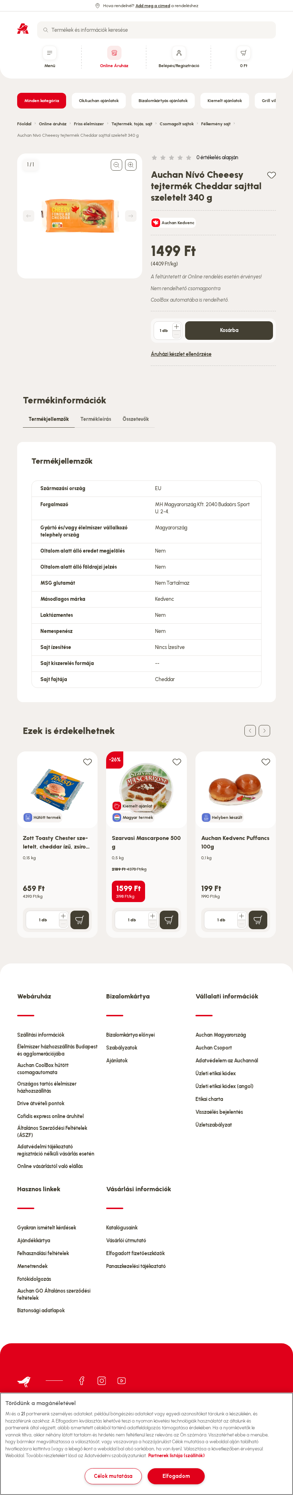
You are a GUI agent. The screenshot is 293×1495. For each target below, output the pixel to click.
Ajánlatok (117, 1061)
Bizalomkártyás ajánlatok (163, 100)
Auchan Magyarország (220, 1035)
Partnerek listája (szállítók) (176, 1455)
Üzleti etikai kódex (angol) (224, 1086)
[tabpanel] (146, 572)
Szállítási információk (40, 1035)
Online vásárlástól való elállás (50, 1166)
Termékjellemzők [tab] (49, 419)
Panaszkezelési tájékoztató (136, 1266)
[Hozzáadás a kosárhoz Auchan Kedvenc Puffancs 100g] (258, 920)
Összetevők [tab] (136, 419)
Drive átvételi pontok (40, 1104)
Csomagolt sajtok (177, 123)
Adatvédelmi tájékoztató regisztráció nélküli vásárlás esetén (55, 1150)
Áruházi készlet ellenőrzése (181, 354)
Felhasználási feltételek (43, 1253)
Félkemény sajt (215, 123)
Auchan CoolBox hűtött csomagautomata (43, 1069)
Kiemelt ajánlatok (225, 100)
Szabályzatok (121, 1048)
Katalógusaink (122, 1228)
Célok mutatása (113, 1476)
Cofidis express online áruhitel (50, 1116)
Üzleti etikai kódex (215, 1074)
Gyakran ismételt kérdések (46, 1228)
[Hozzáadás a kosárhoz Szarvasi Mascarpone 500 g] (169, 920)
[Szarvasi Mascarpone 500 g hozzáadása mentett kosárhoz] (177, 761)
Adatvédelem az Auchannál (226, 1061)
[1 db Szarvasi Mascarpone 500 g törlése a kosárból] (152, 924)
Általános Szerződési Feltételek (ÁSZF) (52, 1131)
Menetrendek (32, 1266)
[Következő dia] (264, 730)
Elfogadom (176, 1476)
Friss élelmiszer (89, 123)
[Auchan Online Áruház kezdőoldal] (23, 28)
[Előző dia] (250, 730)
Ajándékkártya (33, 1241)
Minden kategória (41, 100)
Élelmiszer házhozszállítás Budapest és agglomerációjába (57, 1050)
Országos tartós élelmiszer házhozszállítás (46, 1087)
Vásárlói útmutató (126, 1241)
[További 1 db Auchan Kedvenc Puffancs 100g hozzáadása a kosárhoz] (241, 916)
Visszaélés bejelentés (219, 1112)
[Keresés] (45, 30)
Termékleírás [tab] (95, 419)
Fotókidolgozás (34, 1279)
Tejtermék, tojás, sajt (131, 123)
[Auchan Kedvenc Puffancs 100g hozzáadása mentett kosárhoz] (266, 761)
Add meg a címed (152, 5)
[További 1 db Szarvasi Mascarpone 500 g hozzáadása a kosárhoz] (152, 916)
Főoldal (24, 123)
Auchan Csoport (213, 1048)
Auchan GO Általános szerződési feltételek (53, 1294)
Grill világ (271, 100)
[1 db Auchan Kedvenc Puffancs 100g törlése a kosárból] (241, 924)
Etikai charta (209, 1099)
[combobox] (156, 30)
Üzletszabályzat (213, 1125)
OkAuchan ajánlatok (99, 100)
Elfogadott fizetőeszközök (135, 1253)
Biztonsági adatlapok (41, 1311)
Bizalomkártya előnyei (130, 1035)
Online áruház (52, 123)
